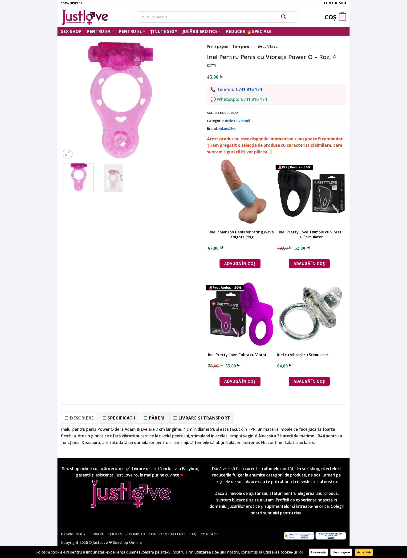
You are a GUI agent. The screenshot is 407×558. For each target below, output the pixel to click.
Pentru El (130, 31)
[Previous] (71, 94)
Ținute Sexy (163, 31)
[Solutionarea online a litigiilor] (330, 535)
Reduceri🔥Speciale (249, 31)
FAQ (193, 534)
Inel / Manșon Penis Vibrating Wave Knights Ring (242, 235)
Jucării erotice (200, 31)
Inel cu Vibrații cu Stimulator (302, 354)
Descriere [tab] (82, 418)
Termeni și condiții (126, 534)
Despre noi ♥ (73, 534)
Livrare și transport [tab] (204, 418)
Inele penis (241, 46)
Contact (210, 534)
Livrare (97, 534)
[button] (68, 154)
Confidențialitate (167, 534)
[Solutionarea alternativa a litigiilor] (299, 535)
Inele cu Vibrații (266, 46)
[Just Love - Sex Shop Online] (95, 17)
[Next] (189, 94)
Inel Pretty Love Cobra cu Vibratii (238, 354)
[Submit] (283, 17)
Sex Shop (71, 31)
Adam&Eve (227, 128)
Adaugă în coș (240, 263)
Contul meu (335, 3)
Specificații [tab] (121, 418)
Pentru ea (98, 31)
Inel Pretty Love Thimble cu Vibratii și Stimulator (311, 235)
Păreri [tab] (157, 418)
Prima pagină (217, 46)
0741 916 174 (249, 89)
